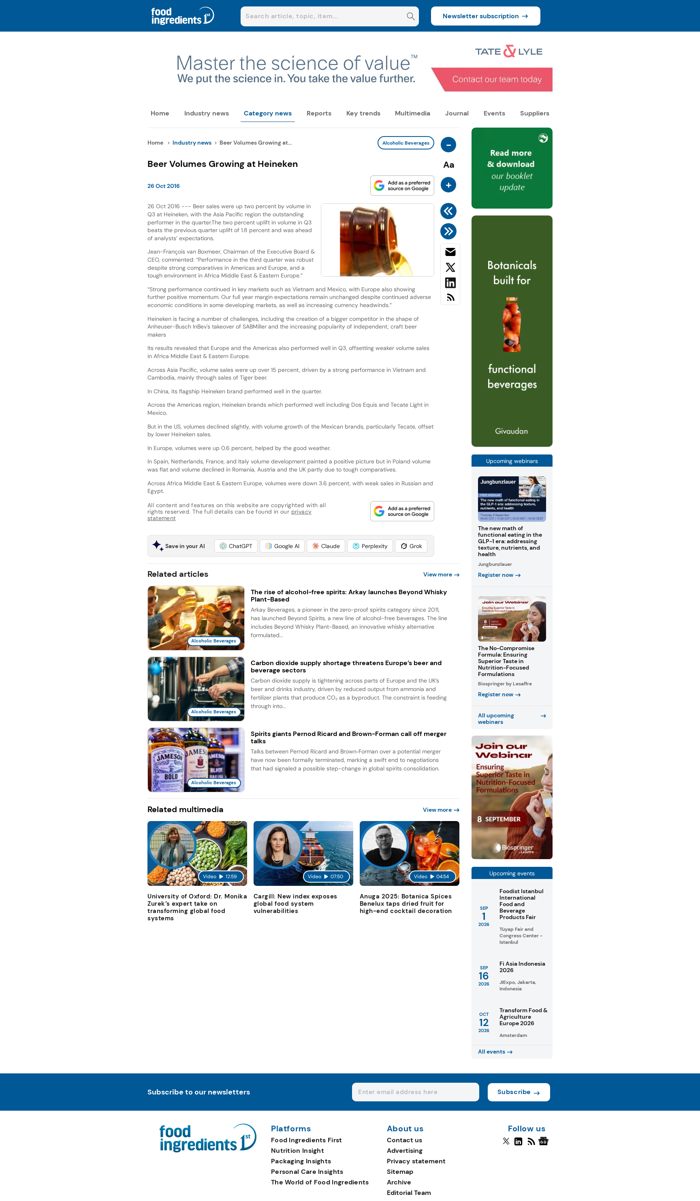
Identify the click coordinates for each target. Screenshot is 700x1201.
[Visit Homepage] (183, 29)
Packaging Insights (301, 1161)
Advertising (405, 1150)
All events (491, 1051)
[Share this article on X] (450, 269)
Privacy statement (416, 1161)
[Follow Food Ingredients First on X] (506, 1144)
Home (160, 113)
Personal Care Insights (307, 1171)
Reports (319, 113)
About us (405, 1129)
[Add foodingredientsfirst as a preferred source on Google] (402, 185)
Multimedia (412, 113)
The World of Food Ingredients (320, 1182)
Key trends (363, 113)
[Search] (410, 17)
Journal (457, 113)
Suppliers (534, 113)
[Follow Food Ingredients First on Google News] (545, 1144)
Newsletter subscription (481, 16)
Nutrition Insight (297, 1150)
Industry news (206, 113)
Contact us (404, 1140)
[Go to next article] (449, 231)
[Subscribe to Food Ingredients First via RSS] (450, 300)
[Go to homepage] (208, 1150)
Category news (268, 113)
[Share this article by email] (450, 253)
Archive (399, 1182)
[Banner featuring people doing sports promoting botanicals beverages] (512, 444)
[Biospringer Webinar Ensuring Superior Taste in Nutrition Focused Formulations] (512, 857)
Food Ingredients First (306, 1140)
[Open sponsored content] (350, 98)
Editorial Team (409, 1193)
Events (494, 113)
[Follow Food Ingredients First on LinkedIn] (518, 1144)
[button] (236, 546)
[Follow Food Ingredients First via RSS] (531, 1144)
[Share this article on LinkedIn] (450, 284)
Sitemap (400, 1171)
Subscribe (514, 1092)
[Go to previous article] (449, 211)
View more (437, 574)
